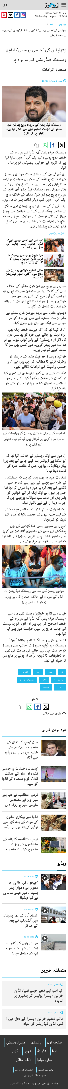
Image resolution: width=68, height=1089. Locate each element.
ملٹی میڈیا (44, 1060)
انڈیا (62, 672)
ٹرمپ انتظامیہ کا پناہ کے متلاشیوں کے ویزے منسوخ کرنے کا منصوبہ (20, 844)
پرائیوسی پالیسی (45, 1070)
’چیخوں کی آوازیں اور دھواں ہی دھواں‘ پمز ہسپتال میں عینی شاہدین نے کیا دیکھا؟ (20, 890)
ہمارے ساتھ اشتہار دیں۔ (34, 1075)
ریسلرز (50, 672)
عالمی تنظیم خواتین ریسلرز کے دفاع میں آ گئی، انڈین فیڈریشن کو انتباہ (24, 274)
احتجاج (38, 672)
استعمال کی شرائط (24, 1070)
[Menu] (63, 5)
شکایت (44, 679)
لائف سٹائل (24, 1060)
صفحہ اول (54, 1042)
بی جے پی (60, 687)
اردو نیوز (46, 687)
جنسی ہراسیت (58, 679)
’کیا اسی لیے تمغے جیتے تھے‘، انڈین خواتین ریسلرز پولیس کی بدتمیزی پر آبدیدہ (24, 244)
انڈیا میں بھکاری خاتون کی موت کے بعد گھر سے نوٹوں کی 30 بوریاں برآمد (20, 822)
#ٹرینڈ (41, 1051)
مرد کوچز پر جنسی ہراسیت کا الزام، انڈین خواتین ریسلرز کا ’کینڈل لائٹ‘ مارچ (25, 259)
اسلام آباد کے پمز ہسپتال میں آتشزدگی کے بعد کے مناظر (20, 920)
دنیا (51, 24)
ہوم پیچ (62, 24)
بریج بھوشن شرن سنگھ (27, 679)
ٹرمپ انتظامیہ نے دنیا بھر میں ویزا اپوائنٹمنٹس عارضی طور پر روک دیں (20, 800)
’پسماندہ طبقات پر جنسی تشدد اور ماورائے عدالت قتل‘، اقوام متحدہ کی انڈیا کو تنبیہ (20, 776)
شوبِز (27, 1051)
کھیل (14, 1051)
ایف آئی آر (24, 672)
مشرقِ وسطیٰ (15, 1042)
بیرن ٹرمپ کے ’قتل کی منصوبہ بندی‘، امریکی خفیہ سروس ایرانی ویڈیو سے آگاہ (21, 749)
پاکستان (36, 1042)
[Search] (5, 5)
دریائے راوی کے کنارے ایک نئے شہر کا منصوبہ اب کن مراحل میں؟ (21, 948)
